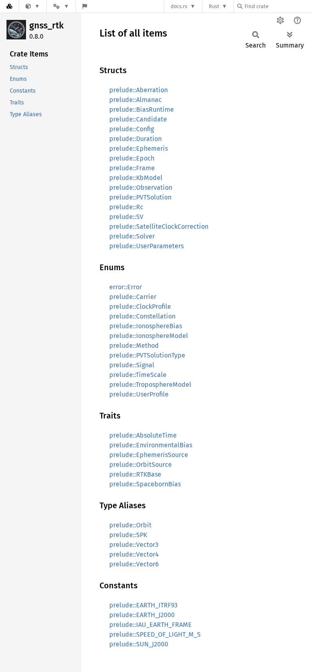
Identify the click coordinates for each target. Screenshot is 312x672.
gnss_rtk (46, 25)
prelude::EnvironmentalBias (150, 445)
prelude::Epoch (131, 158)
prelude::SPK (128, 535)
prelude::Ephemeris (138, 148)
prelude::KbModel (135, 178)
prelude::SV (126, 217)
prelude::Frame (132, 168)
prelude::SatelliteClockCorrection (158, 226)
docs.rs (179, 6)
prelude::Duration (135, 139)
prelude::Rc (126, 207)
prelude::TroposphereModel (150, 384)
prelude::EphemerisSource (148, 455)
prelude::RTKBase (135, 474)
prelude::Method (134, 345)
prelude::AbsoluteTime (143, 435)
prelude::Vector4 (134, 554)
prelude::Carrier (132, 297)
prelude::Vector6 (134, 564)
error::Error (125, 287)
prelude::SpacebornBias (145, 484)
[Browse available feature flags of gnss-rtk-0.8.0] (84, 6)
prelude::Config (131, 129)
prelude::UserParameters (146, 246)
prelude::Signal (131, 365)
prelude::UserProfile (139, 394)
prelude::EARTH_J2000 (142, 615)
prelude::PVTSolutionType (147, 355)
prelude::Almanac (135, 100)
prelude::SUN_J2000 (138, 644)
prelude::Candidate (138, 119)
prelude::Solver (132, 236)
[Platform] (61, 6)
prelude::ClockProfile (140, 306)
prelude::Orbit (130, 525)
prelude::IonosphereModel (148, 336)
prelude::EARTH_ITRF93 (143, 605)
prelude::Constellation (142, 316)
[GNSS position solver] (32, 6)
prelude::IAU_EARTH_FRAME (150, 625)
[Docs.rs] (9, 6)
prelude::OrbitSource (140, 464)
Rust (214, 6)
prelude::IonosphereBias (145, 326)
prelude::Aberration (138, 90)
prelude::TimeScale (138, 375)
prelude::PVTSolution (140, 197)
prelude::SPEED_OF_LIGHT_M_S (155, 634)
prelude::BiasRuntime (141, 109)
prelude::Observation (140, 187)
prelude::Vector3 (133, 544)
